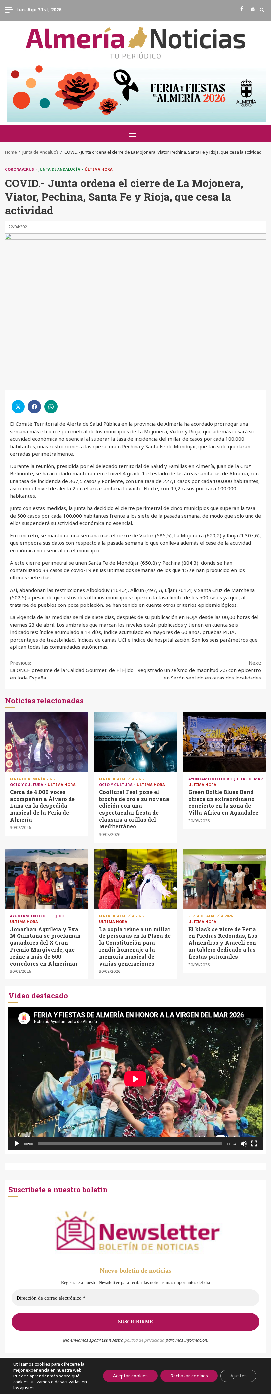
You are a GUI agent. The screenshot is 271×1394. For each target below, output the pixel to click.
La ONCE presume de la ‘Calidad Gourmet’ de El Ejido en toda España (72, 670)
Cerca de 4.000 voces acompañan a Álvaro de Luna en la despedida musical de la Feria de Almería (46, 742)
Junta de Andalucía (59, 169)
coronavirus (20, 169)
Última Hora (99, 169)
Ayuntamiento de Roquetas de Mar (226, 779)
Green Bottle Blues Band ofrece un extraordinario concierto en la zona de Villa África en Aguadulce (224, 742)
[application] (135, 1078)
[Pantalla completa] (254, 1143)
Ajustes (238, 1376)
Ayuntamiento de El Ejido (37, 916)
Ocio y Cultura (27, 784)
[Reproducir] (17, 1143)
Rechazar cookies (189, 1376)
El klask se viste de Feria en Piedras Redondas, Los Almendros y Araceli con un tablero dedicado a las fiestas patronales (224, 879)
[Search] (262, 9)
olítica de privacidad (146, 1340)
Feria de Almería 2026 (32, 779)
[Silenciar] (243, 1143)
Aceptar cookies (130, 1376)
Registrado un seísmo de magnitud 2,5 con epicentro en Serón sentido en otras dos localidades (199, 670)
